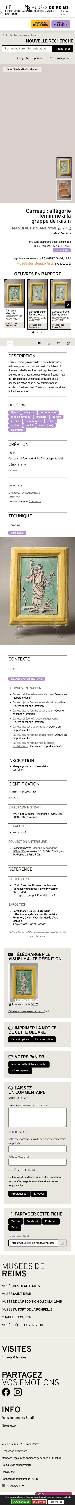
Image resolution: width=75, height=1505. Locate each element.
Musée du (27, 1310)
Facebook (33, 1221)
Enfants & (14, 1357)
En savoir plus (65, 12)
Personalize (56, 1501)
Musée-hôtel (22, 1325)
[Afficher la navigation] (8, 8)
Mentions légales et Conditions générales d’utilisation (31, 1458)
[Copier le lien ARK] (62, 1243)
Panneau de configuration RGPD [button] (20, 1479)
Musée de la (32, 1302)
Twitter (15, 1221)
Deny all (40, 1501)
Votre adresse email (18, 1157)
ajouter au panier (31, 58)
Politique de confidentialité (17, 1465)
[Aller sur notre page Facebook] (6, 1392)
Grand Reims (32, 1444)
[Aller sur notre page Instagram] (18, 1392)
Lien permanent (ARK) (19, 1236)
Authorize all (22, 1501)
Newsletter (9, 1426)
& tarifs (18, 1418)
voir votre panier (61, 58)
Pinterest (51, 1221)
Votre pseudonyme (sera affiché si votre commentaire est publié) (37, 1141)
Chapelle (16, 1317)
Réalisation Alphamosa (14, 1451)
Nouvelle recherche (49, 41)
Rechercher (62, 49)
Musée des (40, 24)
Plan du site (8, 1472)
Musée (60, 24)
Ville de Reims (10, 1444)
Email (14, 1227)
